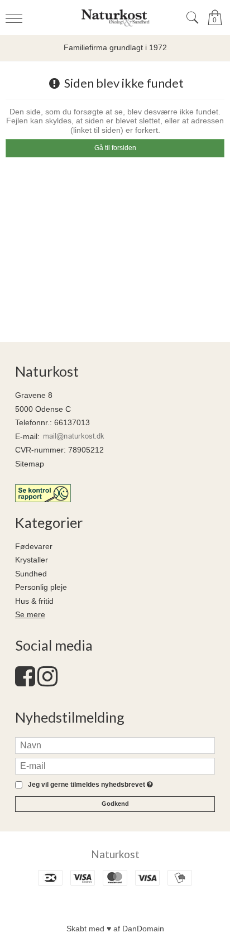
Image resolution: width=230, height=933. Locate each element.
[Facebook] (25, 681)
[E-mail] (115, 765)
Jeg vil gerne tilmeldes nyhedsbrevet (88, 784)
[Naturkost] (115, 17)
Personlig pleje (41, 587)
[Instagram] (47, 681)
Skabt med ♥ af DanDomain (115, 928)
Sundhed (31, 573)
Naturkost (115, 854)
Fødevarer (33, 546)
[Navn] (115, 744)
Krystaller (31, 559)
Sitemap (29, 463)
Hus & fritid (34, 601)
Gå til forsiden (115, 148)
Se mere (30, 614)
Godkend (115, 803)
